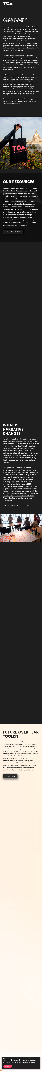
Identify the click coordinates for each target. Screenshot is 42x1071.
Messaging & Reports (13, 232)
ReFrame (16, 77)
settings (32, 1062)
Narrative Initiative (9, 493)
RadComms (13, 498)
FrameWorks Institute (22, 496)
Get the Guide (10, 776)
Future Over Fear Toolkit (21, 486)
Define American (28, 77)
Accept (7, 1066)
